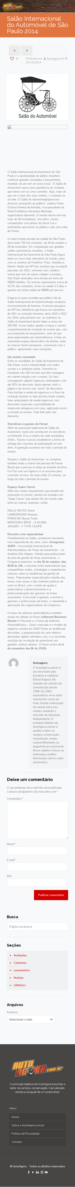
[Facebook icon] (28, 1172)
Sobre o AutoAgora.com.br (28, 1125)
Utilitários (20, 985)
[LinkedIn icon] (37, 1172)
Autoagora (53, 58)
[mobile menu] (69, 6)
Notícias (19, 977)
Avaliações (20, 955)
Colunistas (20, 962)
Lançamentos (22, 970)
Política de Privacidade (25, 1133)
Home (15, 1117)
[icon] (46, 1172)
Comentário (15, 798)
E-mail (11, 860)
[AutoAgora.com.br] (12, 6)
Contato (17, 1141)
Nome (11, 844)
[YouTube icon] (33, 1172)
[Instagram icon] (42, 1172)
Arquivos (12, 1012)
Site (9, 876)
